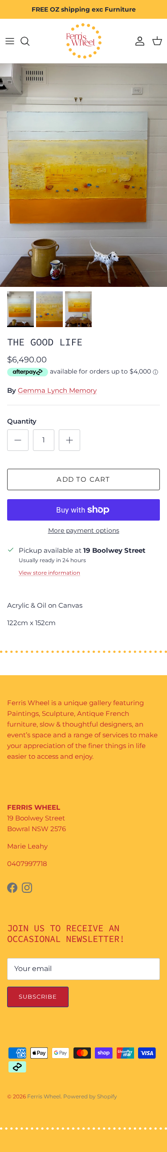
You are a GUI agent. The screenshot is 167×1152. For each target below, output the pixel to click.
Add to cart (83, 479)
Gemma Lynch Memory (57, 390)
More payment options (83, 530)
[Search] (29, 41)
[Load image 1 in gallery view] (83, 175)
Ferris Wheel (44, 1096)
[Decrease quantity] (18, 440)
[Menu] (10, 41)
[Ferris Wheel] (84, 41)
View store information (49, 572)
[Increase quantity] (69, 440)
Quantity (22, 421)
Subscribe (38, 996)
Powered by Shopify (90, 1096)
